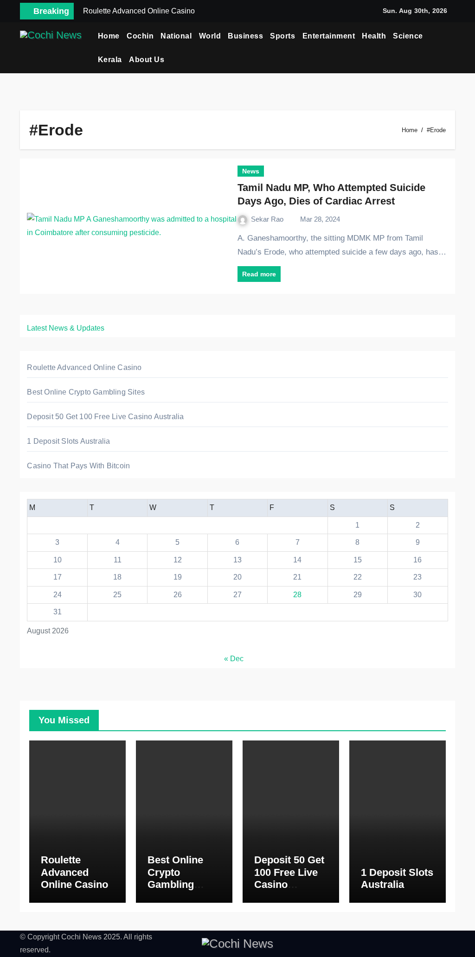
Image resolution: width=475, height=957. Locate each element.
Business (245, 36)
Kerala (110, 60)
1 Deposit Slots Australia (68, 441)
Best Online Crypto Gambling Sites (86, 392)
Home (109, 36)
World (210, 36)
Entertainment (328, 36)
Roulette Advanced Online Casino (84, 367)
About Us (146, 60)
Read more (259, 274)
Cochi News (81, 937)
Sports (282, 36)
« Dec (234, 659)
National (176, 36)
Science (408, 36)
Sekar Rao (268, 219)
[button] (452, 48)
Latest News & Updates (65, 328)
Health (374, 36)
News (250, 171)
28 (297, 595)
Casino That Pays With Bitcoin (78, 466)
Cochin (140, 36)
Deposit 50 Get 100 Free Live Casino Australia (105, 417)
